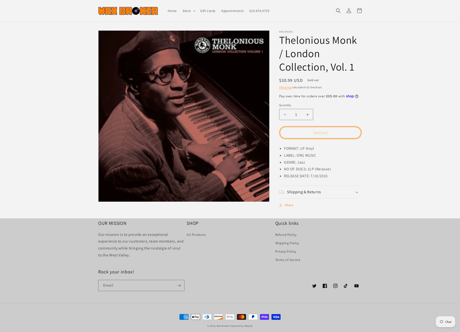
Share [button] (289, 205)
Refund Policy (286, 234)
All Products (196, 234)
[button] (188, 11)
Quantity (285, 105)
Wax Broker (223, 325)
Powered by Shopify (241, 325)
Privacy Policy (285, 251)
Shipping (285, 87)
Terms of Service (287, 260)
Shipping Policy (287, 243)
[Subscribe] (179, 285)
